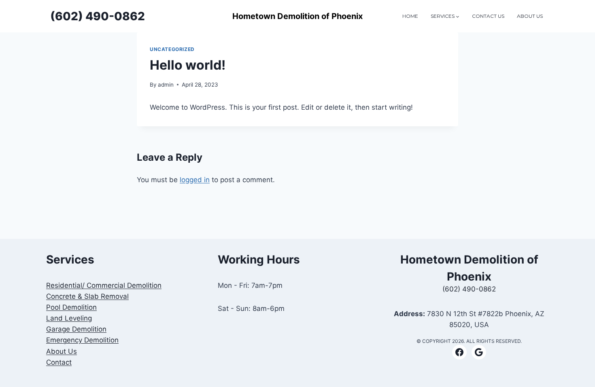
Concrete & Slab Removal (87, 296)
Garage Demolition (76, 329)
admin (166, 84)
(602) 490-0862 (469, 289)
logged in (195, 180)
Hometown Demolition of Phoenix (297, 16)
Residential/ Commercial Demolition (104, 285)
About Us (61, 351)
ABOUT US (530, 16)
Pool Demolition (71, 307)
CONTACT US (488, 16)
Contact (59, 362)
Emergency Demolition (82, 340)
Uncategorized (172, 49)
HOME (410, 16)
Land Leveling (69, 318)
